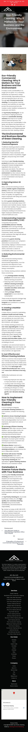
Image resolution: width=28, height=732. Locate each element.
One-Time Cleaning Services (14, 601)
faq (14, 672)
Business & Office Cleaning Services (14, 617)
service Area (14, 670)
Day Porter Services (14, 611)
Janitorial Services (14, 630)
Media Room (14, 676)
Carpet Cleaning (14, 593)
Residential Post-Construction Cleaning (14, 595)
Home (14, 666)
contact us (14, 678)
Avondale (14, 646)
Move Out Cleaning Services (14, 609)
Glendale (14, 639)
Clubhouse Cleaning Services (14, 599)
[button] (26, 9)
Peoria (14, 641)
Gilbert (14, 648)
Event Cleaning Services (14, 619)
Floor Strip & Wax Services (14, 634)
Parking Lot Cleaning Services (14, 607)
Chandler (14, 650)
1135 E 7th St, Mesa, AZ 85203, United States (14, 580)
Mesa (14, 652)
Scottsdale (14, 654)
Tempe (14, 656)
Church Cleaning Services (14, 613)
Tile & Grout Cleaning (14, 626)
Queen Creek (14, 643)
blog (14, 674)
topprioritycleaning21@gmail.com (14, 577)
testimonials (14, 683)
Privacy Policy (14, 723)
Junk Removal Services (14, 632)
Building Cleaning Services (14, 615)
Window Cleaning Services (14, 603)
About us (14, 668)
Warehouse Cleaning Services (14, 623)
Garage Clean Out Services (14, 605)
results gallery (14, 686)
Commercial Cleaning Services (14, 628)
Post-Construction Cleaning (14, 621)
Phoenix (14, 658)
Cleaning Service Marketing (16, 726)
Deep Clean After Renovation (14, 597)
